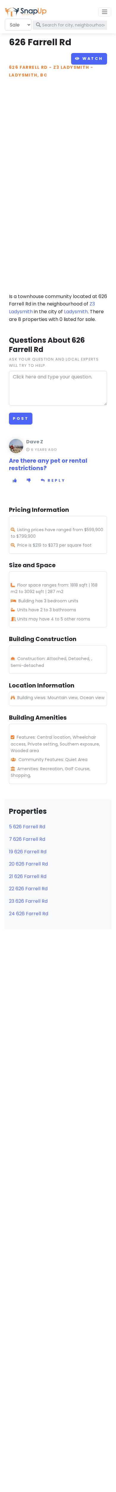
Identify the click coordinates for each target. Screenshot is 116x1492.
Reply (55, 480)
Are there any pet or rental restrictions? (48, 464)
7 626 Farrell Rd (27, 839)
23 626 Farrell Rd (28, 901)
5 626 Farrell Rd (27, 826)
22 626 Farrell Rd (28, 888)
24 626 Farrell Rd (28, 913)
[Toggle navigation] (104, 11)
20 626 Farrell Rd (28, 863)
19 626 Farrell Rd (27, 851)
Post (21, 418)
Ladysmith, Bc (28, 75)
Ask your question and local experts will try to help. (54, 362)
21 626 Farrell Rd (27, 876)
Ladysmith (76, 311)
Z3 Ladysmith (71, 67)
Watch (91, 58)
